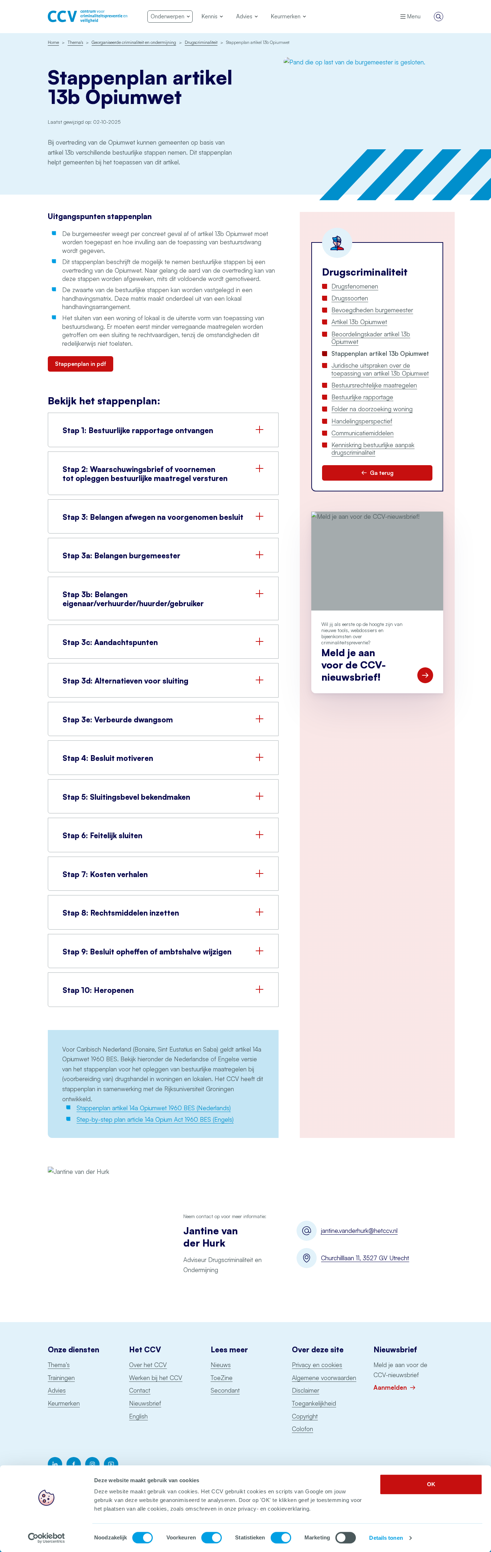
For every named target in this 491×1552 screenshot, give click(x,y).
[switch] (211, 1537)
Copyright (305, 1416)
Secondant (225, 1390)
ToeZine (222, 1377)
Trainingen (61, 1377)
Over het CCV (148, 1365)
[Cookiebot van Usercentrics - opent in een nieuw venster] (46, 1538)
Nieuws (221, 1365)
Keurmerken (64, 1403)
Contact (139, 1390)
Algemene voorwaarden (324, 1377)
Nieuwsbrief (145, 1403)
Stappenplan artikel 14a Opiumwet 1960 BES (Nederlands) (154, 1108)
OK (431, 1484)
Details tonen (386, 1538)
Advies (57, 1390)
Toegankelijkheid (314, 1403)
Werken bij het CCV (155, 1377)
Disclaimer (305, 1390)
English (138, 1416)
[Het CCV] (87, 16)
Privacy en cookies (317, 1365)
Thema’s (59, 1365)
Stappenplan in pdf (80, 363)
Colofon (302, 1429)
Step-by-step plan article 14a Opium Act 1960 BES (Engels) (155, 1119)
